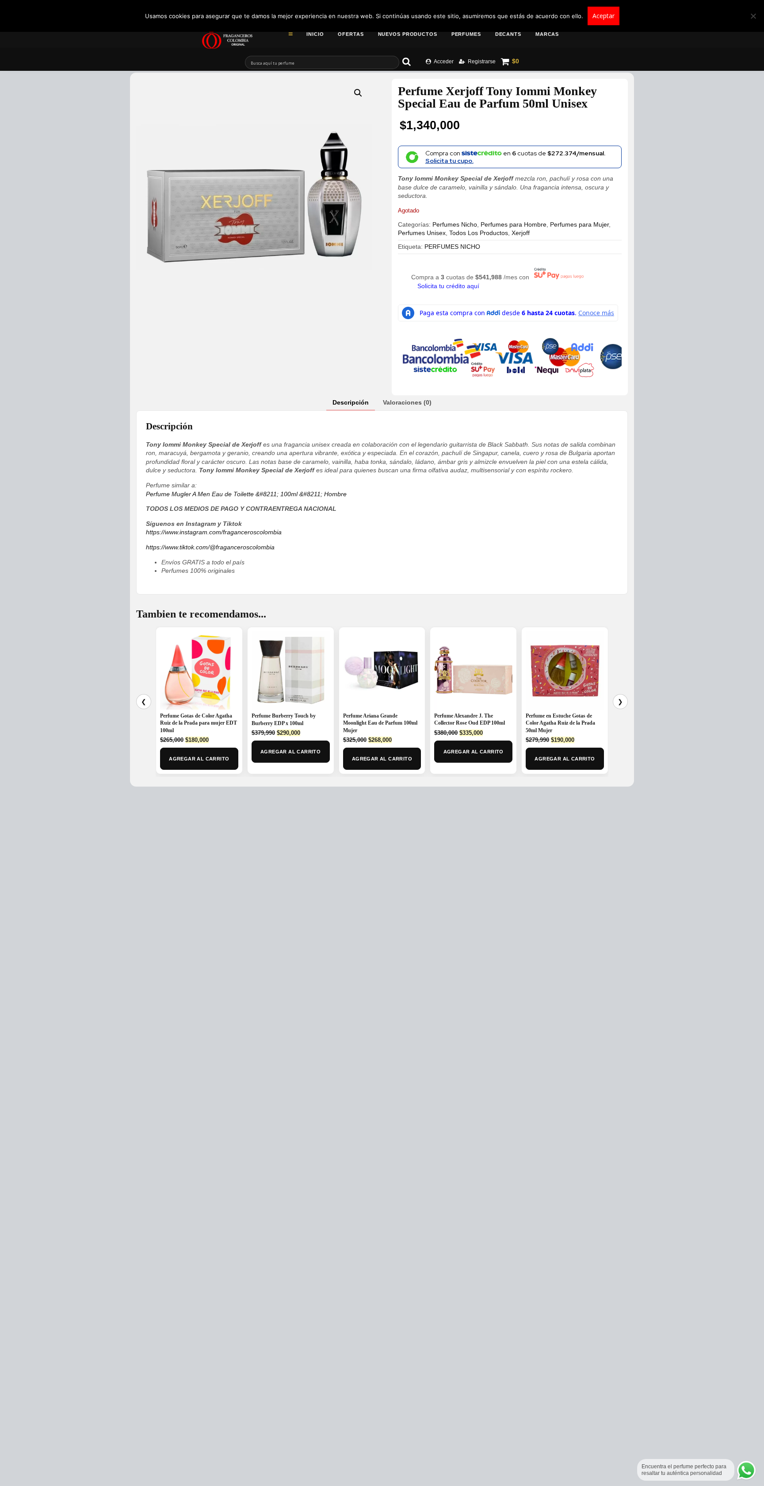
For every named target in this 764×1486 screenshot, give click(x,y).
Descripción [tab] (350, 402)
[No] (753, 16)
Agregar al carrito (199, 758)
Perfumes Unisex (422, 232)
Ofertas (350, 34)
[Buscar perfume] (411, 61)
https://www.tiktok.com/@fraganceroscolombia (210, 547)
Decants (508, 34)
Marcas (547, 34)
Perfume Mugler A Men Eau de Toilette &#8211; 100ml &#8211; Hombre (246, 494)
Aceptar (603, 16)
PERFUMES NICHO (452, 246)
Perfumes (466, 34)
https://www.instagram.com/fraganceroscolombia (214, 532)
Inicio (315, 34)
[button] (358, 93)
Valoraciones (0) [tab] (407, 402)
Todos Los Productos (478, 232)
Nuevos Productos (407, 34)
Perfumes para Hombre (513, 224)
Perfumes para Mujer (579, 224)
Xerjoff (521, 232)
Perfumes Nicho (454, 224)
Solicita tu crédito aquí (448, 285)
